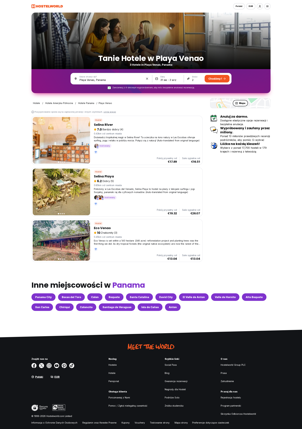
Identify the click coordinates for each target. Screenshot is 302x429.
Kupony (126, 422)
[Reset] (147, 78)
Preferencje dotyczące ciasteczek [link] (210, 422)
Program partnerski (231, 405)
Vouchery (140, 422)
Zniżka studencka (174, 405)
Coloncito (86, 307)
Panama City (43, 297)
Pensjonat (114, 381)
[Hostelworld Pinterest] (64, 365)
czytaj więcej (109, 112)
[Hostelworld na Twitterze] (41, 365)
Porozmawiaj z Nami (119, 397)
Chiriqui (64, 307)
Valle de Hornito (225, 297)
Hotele (112, 373)
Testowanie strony (160, 422)
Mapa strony (181, 422)
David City (166, 297)
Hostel (98, 120)
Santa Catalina (139, 297)
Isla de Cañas (150, 307)
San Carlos (42, 307)
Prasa (224, 373)
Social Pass (171, 365)
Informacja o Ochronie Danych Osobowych (54, 422)
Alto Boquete (254, 297)
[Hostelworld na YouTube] (56, 365)
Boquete (114, 297)
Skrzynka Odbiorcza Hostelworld (238, 414)
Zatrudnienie (227, 381)
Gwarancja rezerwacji (176, 381)
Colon (95, 297)
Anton (173, 307)
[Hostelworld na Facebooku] (33, 365)
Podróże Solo (172, 397)
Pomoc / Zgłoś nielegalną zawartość (128, 405)
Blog (167, 373)
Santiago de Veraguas (117, 307)
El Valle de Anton (194, 297)
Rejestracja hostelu (231, 397)
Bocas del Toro (71, 297)
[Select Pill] (260, 6)
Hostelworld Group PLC (233, 365)
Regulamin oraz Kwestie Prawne (99, 422)
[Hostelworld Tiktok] (71, 365)
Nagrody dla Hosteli (175, 389)
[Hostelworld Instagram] (49, 365)
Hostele (113, 365)
